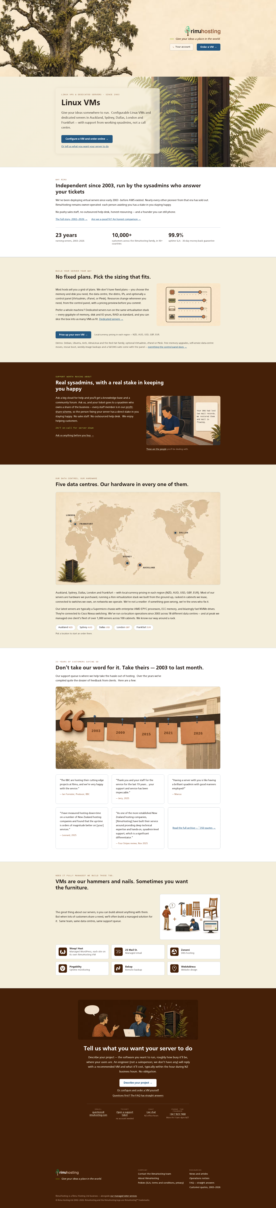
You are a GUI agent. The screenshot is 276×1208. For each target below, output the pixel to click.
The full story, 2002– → (72, 219)
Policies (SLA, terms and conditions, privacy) (161, 1183)
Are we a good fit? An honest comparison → (116, 219)
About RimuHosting (148, 1178)
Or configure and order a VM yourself (138, 1090)
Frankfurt (144, 627)
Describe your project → (138, 1083)
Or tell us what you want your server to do (85, 146)
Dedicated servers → (111, 319)
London (123, 627)
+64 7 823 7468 (178, 1114)
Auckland (65, 627)
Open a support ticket (124, 1114)
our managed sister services (123, 1196)
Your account (181, 47)
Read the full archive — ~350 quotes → (194, 828)
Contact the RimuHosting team (154, 1174)
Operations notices (199, 1178)
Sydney (86, 627)
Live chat (151, 1112)
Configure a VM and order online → (86, 139)
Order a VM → (208, 47)
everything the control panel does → (167, 347)
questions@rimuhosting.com (98, 1114)
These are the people (156, 449)
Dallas (104, 627)
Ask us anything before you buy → (75, 435)
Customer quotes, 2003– (204, 1187)
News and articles (198, 1174)
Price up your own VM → (73, 335)
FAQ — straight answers (201, 1183)
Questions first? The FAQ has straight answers (138, 1095)
